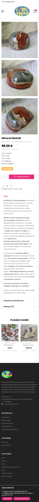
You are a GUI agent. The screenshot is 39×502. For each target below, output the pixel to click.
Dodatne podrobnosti (14, 300)
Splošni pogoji (6, 420)
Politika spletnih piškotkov (10, 429)
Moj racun (5, 442)
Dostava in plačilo (7, 423)
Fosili (3, 470)
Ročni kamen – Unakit (11, 345)
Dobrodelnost (6, 417)
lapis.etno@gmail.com (11, 404)
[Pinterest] (11, 186)
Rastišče (30, 343)
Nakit (3, 458)
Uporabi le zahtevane (21, 498)
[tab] (19, 196)
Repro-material (7, 476)
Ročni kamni (11, 343)
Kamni (31, 142)
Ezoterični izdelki (7, 473)
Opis (6, 196)
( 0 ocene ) (14, 149)
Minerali (4, 461)
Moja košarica (6, 445)
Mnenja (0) (9, 306)
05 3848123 (7, 402)
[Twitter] (7, 186)
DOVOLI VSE (7, 498)
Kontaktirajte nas (7, 426)
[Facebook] (3, 186)
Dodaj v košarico (23, 177)
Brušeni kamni (24, 142)
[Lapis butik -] (22, 11)
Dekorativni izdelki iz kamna (10, 467)
